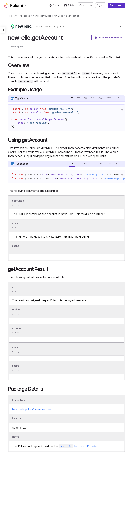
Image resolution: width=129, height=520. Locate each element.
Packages (25, 16)
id (13, 287)
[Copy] (122, 110)
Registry (12, 16)
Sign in (100, 5)
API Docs (58, 16)
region (16, 309)
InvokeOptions (95, 174)
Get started (116, 5)
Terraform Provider (78, 446)
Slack (56, 5)
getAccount (72, 16)
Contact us (85, 5)
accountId (18, 200)
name (15, 223)
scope (15, 245)
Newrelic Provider (42, 16)
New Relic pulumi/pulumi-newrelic (32, 409)
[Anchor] (65, 37)
